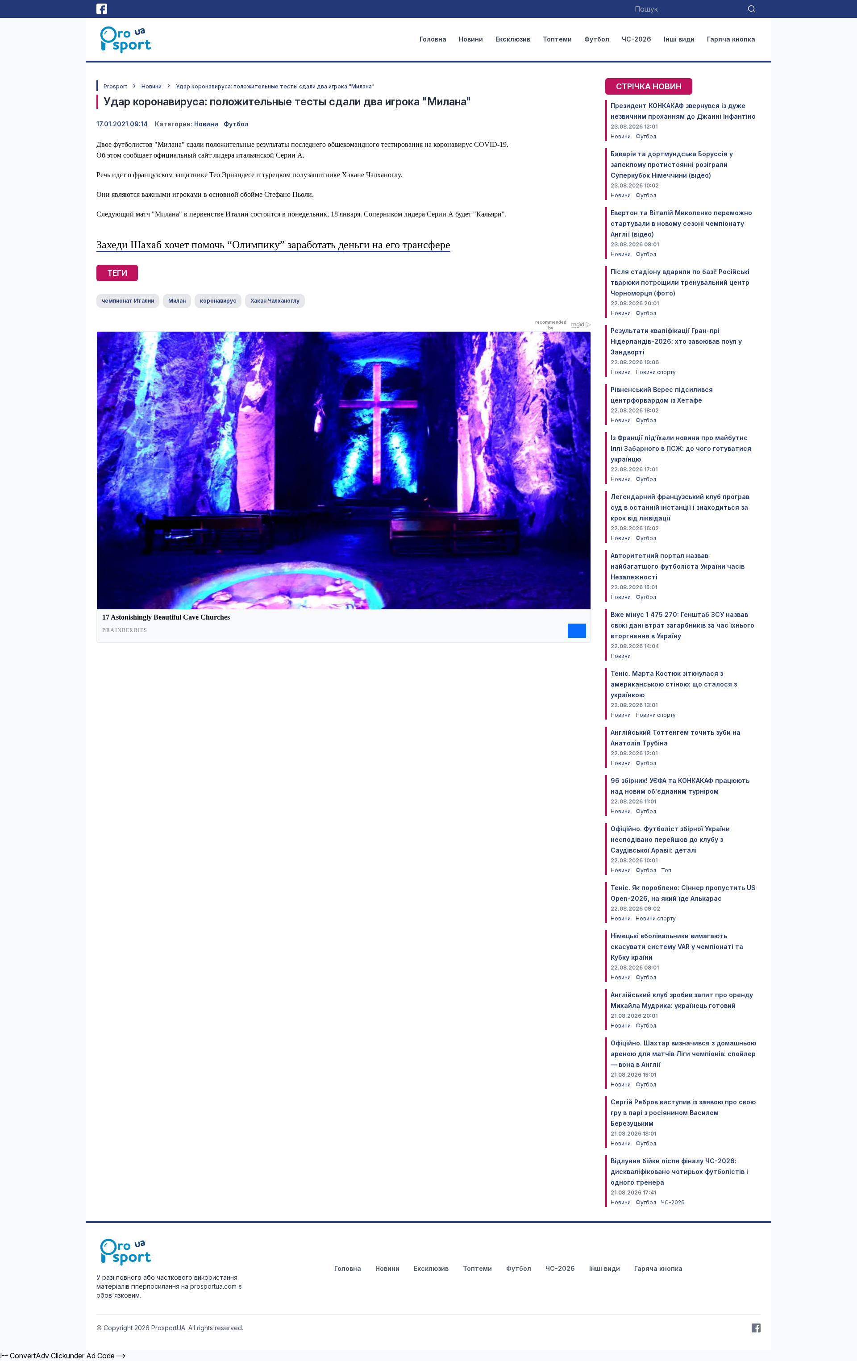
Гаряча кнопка (731, 39)
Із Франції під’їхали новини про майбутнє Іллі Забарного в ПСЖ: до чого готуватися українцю (681, 448)
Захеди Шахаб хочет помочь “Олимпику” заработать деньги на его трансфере (273, 244)
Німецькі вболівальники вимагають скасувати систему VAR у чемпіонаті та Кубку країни (677, 946)
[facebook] (101, 9)
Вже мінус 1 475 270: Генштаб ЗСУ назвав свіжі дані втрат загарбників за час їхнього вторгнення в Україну (682, 625)
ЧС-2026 (636, 39)
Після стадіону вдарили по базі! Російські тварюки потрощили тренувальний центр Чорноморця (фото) (680, 282)
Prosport (115, 86)
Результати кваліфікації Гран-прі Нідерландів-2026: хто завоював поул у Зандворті (676, 341)
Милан (177, 300)
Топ (666, 870)
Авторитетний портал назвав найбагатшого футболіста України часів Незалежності (678, 566)
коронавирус (218, 300)
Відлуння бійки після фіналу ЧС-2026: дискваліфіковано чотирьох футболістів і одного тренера (679, 1171)
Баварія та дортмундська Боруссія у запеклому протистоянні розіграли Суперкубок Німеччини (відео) (672, 164)
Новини (471, 39)
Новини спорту (656, 372)
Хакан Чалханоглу (275, 300)
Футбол (596, 39)
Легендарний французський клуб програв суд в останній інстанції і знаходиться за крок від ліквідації (680, 507)
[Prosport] (126, 39)
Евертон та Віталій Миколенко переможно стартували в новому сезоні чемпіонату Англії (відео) (681, 223)
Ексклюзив (512, 39)
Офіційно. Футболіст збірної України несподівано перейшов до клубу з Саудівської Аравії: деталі (670, 839)
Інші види (679, 39)
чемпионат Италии (128, 300)
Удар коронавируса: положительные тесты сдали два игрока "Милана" (275, 86)
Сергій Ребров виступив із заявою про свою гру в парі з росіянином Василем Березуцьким (683, 1112)
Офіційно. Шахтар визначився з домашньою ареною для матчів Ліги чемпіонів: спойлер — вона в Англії (683, 1053)
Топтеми (557, 39)
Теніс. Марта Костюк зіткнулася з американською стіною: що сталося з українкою (674, 684)
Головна (433, 39)
